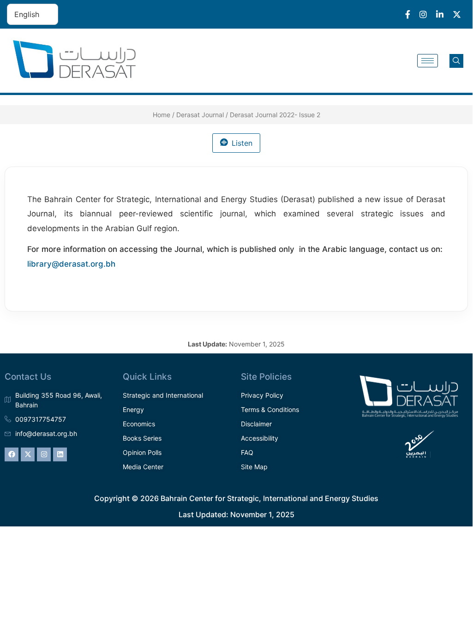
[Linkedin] (60, 454)
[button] (456, 61)
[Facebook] (11, 454)
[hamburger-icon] (427, 60)
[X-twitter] (28, 454)
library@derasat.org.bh (71, 264)
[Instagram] (44, 454)
